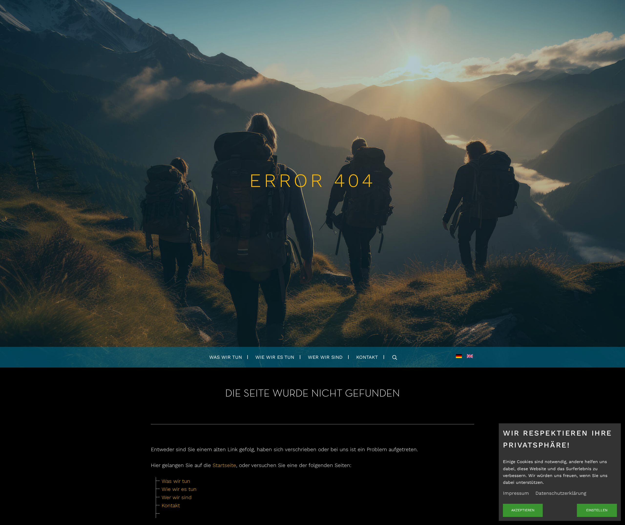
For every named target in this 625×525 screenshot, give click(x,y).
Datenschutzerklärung (560, 493)
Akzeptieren (522, 510)
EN (470, 357)
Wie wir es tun (274, 357)
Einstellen (596, 510)
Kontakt (367, 357)
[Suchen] (394, 357)
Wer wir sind (325, 357)
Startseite (224, 465)
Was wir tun (225, 357)
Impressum (516, 493)
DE (459, 357)
